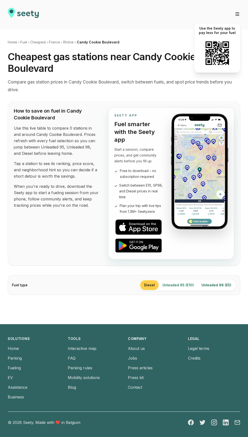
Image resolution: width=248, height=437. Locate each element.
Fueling (14, 367)
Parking (15, 358)
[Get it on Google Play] (138, 245)
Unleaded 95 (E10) (178, 285)
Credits (194, 358)
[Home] (23, 15)
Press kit (136, 377)
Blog (72, 387)
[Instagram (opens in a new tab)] (214, 422)
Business (16, 397)
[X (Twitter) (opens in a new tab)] (202, 422)
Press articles (140, 367)
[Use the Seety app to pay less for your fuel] (217, 53)
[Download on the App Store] (138, 227)
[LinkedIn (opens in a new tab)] (226, 422)
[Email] (237, 422)
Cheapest (38, 42)
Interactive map (82, 348)
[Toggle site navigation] (237, 14)
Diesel (149, 285)
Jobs (132, 358)
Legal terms (198, 348)
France (54, 42)
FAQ (72, 358)
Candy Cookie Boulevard (98, 42)
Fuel (23, 42)
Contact (135, 387)
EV (10, 377)
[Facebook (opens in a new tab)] (191, 422)
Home (12, 42)
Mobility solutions (84, 377)
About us (136, 348)
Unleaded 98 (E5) (216, 285)
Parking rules (80, 367)
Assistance (17, 387)
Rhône (68, 42)
